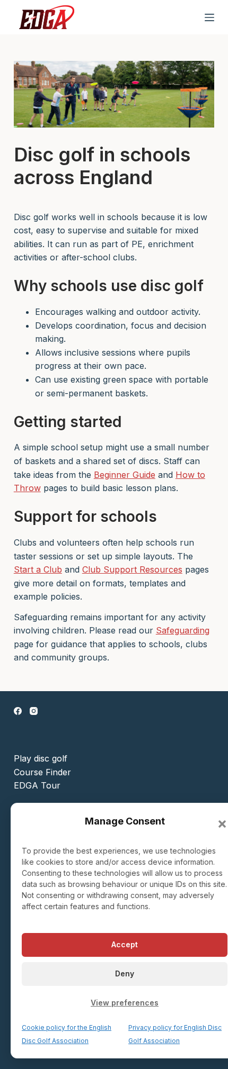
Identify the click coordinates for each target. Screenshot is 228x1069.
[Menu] (209, 17)
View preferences (125, 1002)
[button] (222, 824)
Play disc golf (40, 758)
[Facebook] (18, 711)
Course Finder (42, 772)
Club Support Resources (132, 569)
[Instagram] (34, 711)
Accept (124, 944)
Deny (124, 973)
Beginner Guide (124, 474)
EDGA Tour (37, 785)
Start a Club (38, 569)
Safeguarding (182, 630)
